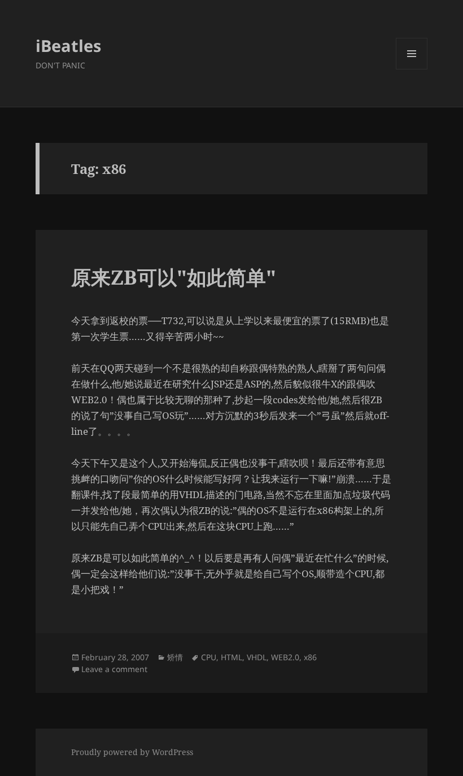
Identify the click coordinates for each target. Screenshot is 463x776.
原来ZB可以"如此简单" (173, 277)
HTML (231, 657)
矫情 (175, 657)
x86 (310, 657)
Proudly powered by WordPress (132, 752)
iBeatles (68, 45)
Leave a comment (114, 669)
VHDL (257, 657)
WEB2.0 (285, 657)
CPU (208, 657)
